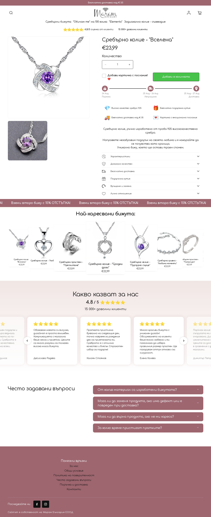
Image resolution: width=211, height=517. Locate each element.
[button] (11, 12)
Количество (112, 56)
